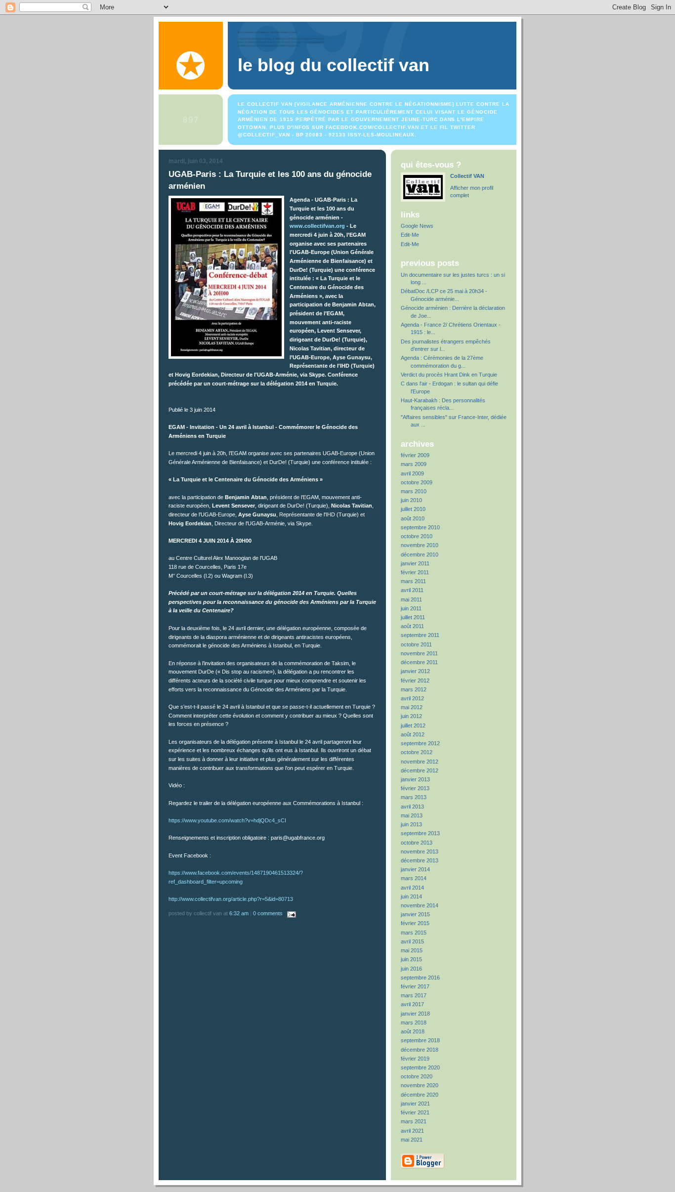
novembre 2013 (419, 851)
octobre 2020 (416, 1076)
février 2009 (415, 455)
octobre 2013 (416, 843)
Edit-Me (410, 235)
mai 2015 (411, 950)
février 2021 (415, 1112)
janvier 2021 (415, 1104)
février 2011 (415, 572)
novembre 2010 (419, 545)
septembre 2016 (420, 977)
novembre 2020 (419, 1085)
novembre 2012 (419, 762)
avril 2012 (412, 698)
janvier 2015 (415, 914)
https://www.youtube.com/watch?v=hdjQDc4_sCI (227, 820)
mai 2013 (411, 815)
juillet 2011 (413, 617)
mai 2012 (411, 707)
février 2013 (415, 788)
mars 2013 (413, 797)
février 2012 (415, 680)
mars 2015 (413, 933)
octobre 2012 (416, 752)
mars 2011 (413, 581)
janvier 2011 (415, 563)
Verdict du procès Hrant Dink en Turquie (449, 375)
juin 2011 (411, 608)
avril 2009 (412, 473)
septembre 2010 (420, 527)
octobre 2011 (416, 644)
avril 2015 (412, 941)
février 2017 (415, 986)
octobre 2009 (416, 482)
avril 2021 (412, 1131)
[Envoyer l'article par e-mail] (290, 913)
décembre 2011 (419, 662)
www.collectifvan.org (318, 226)
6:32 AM (239, 913)
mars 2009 (413, 464)
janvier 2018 (415, 1014)
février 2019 (415, 1059)
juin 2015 (411, 959)
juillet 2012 (413, 725)
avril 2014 (412, 888)
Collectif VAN (467, 176)
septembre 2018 (420, 1040)
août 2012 (412, 734)
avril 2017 (412, 1004)
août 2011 (412, 626)
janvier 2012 (415, 671)
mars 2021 (413, 1121)
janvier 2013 (415, 779)
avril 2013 (412, 806)
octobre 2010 (416, 536)
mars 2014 (413, 878)
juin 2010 (411, 500)
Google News (417, 226)
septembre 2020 (420, 1067)
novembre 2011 (419, 653)
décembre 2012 (419, 770)
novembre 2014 (419, 905)
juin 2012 (411, 716)
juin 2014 (411, 896)
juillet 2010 (413, 509)
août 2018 (412, 1031)
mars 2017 (413, 995)
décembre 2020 (419, 1095)
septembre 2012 (420, 743)
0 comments (268, 913)
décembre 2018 (419, 1050)
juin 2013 (411, 824)
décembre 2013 (419, 860)
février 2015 (415, 923)
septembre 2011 (420, 635)
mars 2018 (413, 1022)
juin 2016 (411, 969)
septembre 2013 (420, 833)
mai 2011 (411, 599)
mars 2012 (413, 689)
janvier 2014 (415, 869)
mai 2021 (411, 1140)
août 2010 (412, 518)
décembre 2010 (419, 554)
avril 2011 (412, 590)
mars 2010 (413, 491)
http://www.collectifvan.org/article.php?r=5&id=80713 (231, 899)
